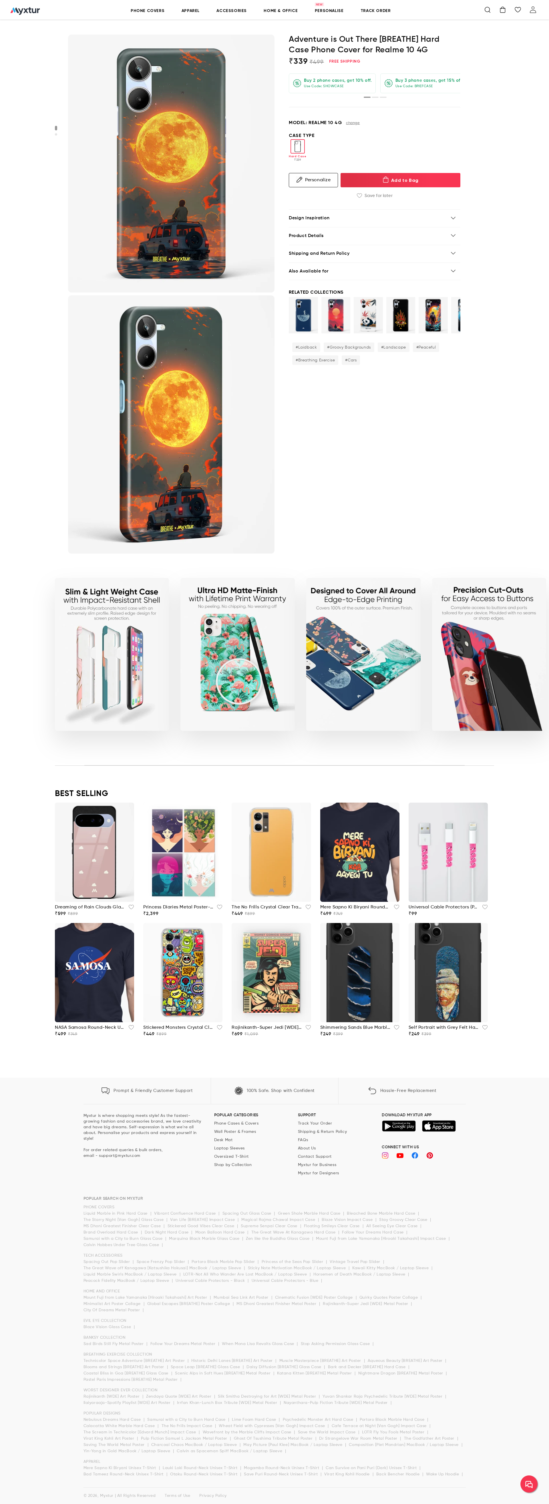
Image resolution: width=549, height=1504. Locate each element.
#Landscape (393, 347)
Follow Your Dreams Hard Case (373, 1232)
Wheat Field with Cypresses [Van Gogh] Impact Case (272, 1426)
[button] (487, 9)
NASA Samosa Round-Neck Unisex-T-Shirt (90, 1027)
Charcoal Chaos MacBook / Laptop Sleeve (194, 1445)
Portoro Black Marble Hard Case (393, 1420)
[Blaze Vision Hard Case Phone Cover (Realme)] (400, 315)
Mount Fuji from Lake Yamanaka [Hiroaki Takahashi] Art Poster (146, 1298)
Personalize (318, 180)
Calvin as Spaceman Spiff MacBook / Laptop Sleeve (230, 1451)
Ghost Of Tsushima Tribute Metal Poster (274, 1439)
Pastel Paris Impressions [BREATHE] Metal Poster (131, 1380)
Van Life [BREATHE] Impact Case (203, 1220)
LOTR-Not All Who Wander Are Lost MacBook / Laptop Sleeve (245, 1274)
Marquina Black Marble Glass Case (205, 1239)
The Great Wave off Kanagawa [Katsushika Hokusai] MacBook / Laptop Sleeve (163, 1268)
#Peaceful (426, 347)
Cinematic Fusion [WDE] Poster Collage (314, 1298)
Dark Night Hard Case (167, 1232)
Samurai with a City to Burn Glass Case (123, 1239)
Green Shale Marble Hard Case (310, 1213)
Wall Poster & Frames (235, 1132)
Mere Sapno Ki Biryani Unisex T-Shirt (120, 1468)
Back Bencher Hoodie (398, 1474)
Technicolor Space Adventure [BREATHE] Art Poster (134, 1361)
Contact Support (315, 1157)
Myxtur (107, 1496)
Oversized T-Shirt (231, 1157)
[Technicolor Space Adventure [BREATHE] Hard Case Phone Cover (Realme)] (433, 315)
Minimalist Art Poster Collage (112, 1304)
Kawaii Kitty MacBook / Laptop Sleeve (391, 1268)
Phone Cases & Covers (236, 1123)
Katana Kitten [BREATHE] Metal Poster (315, 1373)
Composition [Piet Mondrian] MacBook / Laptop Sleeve (404, 1445)
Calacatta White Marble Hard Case (119, 1426)
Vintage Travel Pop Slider (356, 1262)
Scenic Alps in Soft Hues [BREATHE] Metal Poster (223, 1373)
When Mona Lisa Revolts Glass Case (258, 1344)
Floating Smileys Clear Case (332, 1226)
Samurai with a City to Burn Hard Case (187, 1420)
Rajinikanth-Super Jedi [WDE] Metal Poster (366, 1304)
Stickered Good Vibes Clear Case (202, 1226)
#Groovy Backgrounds (349, 347)
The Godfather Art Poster (430, 1439)
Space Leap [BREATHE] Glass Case (206, 1367)
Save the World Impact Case (327, 1432)
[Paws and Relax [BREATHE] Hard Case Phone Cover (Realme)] (368, 315)
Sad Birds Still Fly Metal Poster (114, 1344)
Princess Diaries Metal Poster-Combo (178, 907)
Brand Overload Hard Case (111, 1232)
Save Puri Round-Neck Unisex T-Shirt (281, 1474)
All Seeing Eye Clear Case (392, 1226)
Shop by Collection (233, 1165)
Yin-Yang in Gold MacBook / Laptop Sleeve (127, 1451)
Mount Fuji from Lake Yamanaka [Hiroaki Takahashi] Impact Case (381, 1239)
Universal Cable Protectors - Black (211, 1281)
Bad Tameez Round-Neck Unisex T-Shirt (124, 1474)
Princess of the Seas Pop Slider (293, 1262)
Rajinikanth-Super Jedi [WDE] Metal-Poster (267, 1027)
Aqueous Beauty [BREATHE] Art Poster (406, 1361)
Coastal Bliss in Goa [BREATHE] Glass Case (126, 1373)
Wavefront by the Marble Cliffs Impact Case (248, 1432)
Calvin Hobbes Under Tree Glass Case (122, 1245)
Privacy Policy (212, 1496)
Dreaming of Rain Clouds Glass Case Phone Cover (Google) (90, 907)
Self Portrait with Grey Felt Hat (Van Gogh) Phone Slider (444, 1027)
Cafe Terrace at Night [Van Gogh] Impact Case (380, 1426)
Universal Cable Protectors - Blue (286, 1281)
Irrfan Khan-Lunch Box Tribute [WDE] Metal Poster (227, 1403)
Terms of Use (177, 1496)
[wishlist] (129, 908)
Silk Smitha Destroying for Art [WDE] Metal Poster (267, 1396)
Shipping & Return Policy (322, 1132)
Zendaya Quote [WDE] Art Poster (179, 1396)
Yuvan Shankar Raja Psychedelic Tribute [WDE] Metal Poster (383, 1396)
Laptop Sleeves (229, 1148)
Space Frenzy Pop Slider (161, 1262)
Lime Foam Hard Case (254, 1420)
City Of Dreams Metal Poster (112, 1310)
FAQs (303, 1140)
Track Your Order (315, 1123)
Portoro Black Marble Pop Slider (224, 1262)
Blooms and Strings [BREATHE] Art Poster (124, 1367)
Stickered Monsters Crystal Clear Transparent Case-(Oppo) (178, 1027)
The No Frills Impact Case (188, 1426)
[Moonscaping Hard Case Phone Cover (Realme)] (303, 315)
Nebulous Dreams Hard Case (112, 1420)
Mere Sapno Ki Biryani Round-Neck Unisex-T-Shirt (355, 907)
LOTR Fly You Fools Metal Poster (394, 1432)
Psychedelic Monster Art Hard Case (319, 1420)
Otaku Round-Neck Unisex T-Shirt (204, 1474)
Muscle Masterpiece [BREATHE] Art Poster (321, 1361)
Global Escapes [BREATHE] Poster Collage (189, 1304)
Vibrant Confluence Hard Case (185, 1213)
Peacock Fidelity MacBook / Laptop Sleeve (127, 1281)
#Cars (351, 360)
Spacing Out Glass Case (247, 1213)
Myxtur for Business (317, 1165)
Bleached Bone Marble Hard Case (382, 1213)
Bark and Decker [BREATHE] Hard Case (367, 1367)
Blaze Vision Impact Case (348, 1220)
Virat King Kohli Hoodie (347, 1474)
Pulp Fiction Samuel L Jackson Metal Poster (185, 1439)
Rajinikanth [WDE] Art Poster (112, 1396)
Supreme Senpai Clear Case (270, 1226)
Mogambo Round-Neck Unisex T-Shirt (282, 1468)
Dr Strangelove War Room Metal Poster (359, 1439)
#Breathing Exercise (315, 360)
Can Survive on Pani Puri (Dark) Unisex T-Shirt (372, 1468)
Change (353, 123)
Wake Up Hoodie (443, 1474)
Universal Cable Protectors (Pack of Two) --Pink (444, 907)
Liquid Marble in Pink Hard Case (116, 1213)
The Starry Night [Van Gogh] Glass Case (124, 1220)
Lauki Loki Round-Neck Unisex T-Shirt (201, 1468)
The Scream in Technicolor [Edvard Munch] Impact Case (140, 1432)
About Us (307, 1148)
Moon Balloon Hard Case (220, 1232)
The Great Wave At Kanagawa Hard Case (294, 1232)
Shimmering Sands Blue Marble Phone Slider (355, 1027)
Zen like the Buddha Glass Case (278, 1239)
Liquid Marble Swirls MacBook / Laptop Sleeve (130, 1274)
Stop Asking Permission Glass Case (336, 1344)
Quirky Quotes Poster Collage (389, 1298)
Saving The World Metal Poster (114, 1445)
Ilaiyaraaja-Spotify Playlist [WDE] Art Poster (127, 1403)
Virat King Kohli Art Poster (109, 1439)
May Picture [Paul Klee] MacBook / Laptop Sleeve (293, 1445)
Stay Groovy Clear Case (404, 1220)
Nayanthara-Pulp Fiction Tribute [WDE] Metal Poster (336, 1403)
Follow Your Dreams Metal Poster (183, 1344)
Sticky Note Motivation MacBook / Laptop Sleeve (297, 1268)
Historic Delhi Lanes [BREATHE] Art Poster (232, 1361)
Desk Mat (223, 1140)
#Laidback (306, 347)
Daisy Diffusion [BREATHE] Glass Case (284, 1367)
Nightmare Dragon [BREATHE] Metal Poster (401, 1373)
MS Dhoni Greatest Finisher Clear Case (122, 1226)
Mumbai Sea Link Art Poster (242, 1298)
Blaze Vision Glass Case (107, 1327)
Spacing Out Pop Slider (107, 1262)
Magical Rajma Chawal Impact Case (279, 1220)
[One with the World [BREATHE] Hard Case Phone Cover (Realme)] (336, 315)
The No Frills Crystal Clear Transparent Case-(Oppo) (267, 907)
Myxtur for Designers (318, 1173)
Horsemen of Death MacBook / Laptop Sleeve (360, 1274)
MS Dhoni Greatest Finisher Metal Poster (277, 1304)
